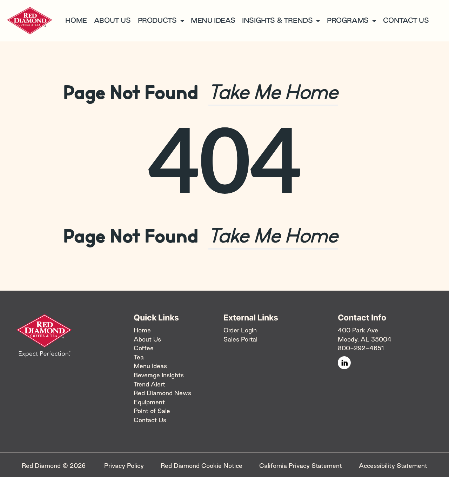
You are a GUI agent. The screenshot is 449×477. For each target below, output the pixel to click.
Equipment (149, 402)
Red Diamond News (162, 393)
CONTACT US (406, 20)
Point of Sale (152, 411)
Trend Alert (149, 384)
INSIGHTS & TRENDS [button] (277, 20)
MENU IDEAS (213, 20)
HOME (76, 20)
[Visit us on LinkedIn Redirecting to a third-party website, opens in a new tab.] (344, 362)
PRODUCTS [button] (157, 20)
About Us (147, 339)
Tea (139, 357)
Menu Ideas (150, 366)
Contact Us (150, 420)
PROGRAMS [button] (348, 20)
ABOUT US (112, 20)
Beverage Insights (159, 375)
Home (142, 330)
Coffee (144, 348)
